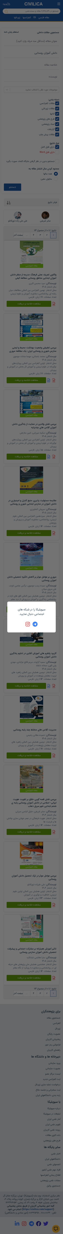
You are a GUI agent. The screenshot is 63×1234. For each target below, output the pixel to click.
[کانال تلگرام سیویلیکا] (35, 624)
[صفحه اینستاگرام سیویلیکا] (28, 624)
